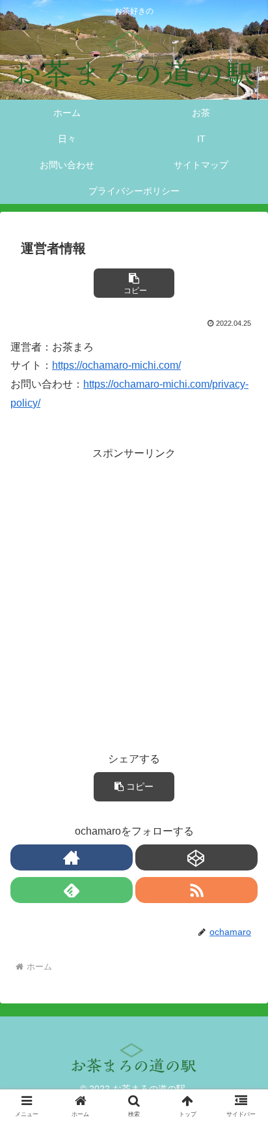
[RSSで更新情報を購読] (196, 890)
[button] (134, 283)
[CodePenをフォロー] (196, 857)
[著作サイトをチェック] (71, 857)
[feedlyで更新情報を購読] (71, 890)
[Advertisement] (134, 597)
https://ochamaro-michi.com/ (116, 365)
